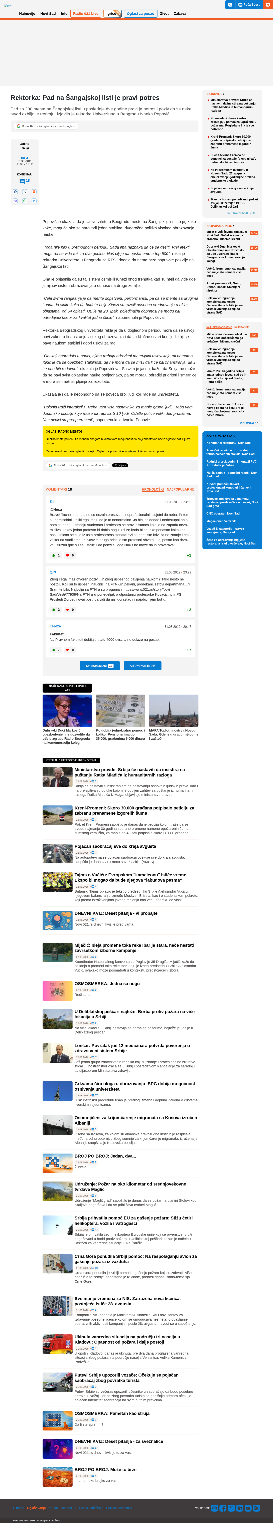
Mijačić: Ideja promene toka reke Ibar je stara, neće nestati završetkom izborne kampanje (134, 948)
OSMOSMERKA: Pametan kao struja (112, 1413)
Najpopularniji (181, 489)
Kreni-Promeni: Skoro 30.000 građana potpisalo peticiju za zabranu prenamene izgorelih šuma (134, 810)
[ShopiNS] (268, 4)
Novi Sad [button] (48, 14)
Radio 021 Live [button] (85, 14)
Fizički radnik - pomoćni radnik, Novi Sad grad (231, 474)
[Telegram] (34, 200)
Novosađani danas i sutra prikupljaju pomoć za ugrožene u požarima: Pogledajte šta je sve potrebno (233, 123)
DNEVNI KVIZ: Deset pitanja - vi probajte (116, 913)
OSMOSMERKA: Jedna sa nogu (107, 983)
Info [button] (64, 14)
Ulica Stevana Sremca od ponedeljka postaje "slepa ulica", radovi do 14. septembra (233, 158)
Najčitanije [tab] (241, 327)
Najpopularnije (219, 225)
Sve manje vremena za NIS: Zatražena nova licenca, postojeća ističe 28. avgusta (128, 1301)
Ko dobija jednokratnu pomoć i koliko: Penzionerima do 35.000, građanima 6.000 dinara (120, 735)
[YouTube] (248, 1508)
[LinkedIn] (240, 1508)
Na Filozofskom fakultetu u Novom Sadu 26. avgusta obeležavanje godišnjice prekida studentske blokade (232, 175)
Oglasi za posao (219, 436)
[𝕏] (24, 191)
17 (96, 1448)
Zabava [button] (180, 14)
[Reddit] (34, 191)
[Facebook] (15, 191)
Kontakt (54, 1508)
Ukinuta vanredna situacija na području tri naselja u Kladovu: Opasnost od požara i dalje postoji (127, 1339)
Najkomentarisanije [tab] (219, 327)
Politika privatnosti (119, 1508)
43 (96, 1229)
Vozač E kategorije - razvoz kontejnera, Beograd (225, 530)
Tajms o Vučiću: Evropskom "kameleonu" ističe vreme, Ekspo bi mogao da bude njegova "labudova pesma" (131, 877)
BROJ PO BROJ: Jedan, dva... (105, 1156)
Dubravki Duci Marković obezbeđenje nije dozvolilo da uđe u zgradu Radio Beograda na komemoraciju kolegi (66, 737)
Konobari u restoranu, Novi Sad (228, 442)
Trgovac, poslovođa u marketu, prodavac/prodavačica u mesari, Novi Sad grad (232, 502)
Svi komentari (99, 665)
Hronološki (153, 489)
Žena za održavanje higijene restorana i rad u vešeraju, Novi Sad (231, 541)
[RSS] (256, 1508)
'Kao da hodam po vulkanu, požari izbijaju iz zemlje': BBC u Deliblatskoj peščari (234, 203)
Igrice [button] (111, 14)
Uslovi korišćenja (91, 1508)
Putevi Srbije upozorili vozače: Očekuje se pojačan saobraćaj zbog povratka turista (126, 1378)
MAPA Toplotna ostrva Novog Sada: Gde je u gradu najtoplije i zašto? (173, 735)
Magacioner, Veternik (221, 521)
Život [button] (164, 14)
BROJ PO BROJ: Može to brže (105, 1469)
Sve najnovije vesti (242, 213)
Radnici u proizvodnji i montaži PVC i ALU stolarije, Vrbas (232, 463)
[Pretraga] (230, 4)
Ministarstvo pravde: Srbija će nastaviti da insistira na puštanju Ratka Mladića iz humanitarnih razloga (130, 772)
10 (96, 1268)
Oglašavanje (36, 1508)
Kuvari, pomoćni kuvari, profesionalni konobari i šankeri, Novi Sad (228, 487)
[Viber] (15, 200)
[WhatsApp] (24, 200)
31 (96, 1057)
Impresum (69, 1508)
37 (96, 1095)
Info (24, 157)
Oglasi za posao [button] (140, 14)
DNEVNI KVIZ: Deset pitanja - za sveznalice (119, 1441)
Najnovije (214, 94)
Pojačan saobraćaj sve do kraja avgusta (115, 846)
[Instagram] (214, 1508)
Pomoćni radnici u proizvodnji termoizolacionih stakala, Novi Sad (230, 452)
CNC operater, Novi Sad (223, 513)
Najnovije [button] (27, 14)
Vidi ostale (248, 423)
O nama (18, 1508)
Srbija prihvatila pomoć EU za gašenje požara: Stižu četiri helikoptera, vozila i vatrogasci (134, 1220)
